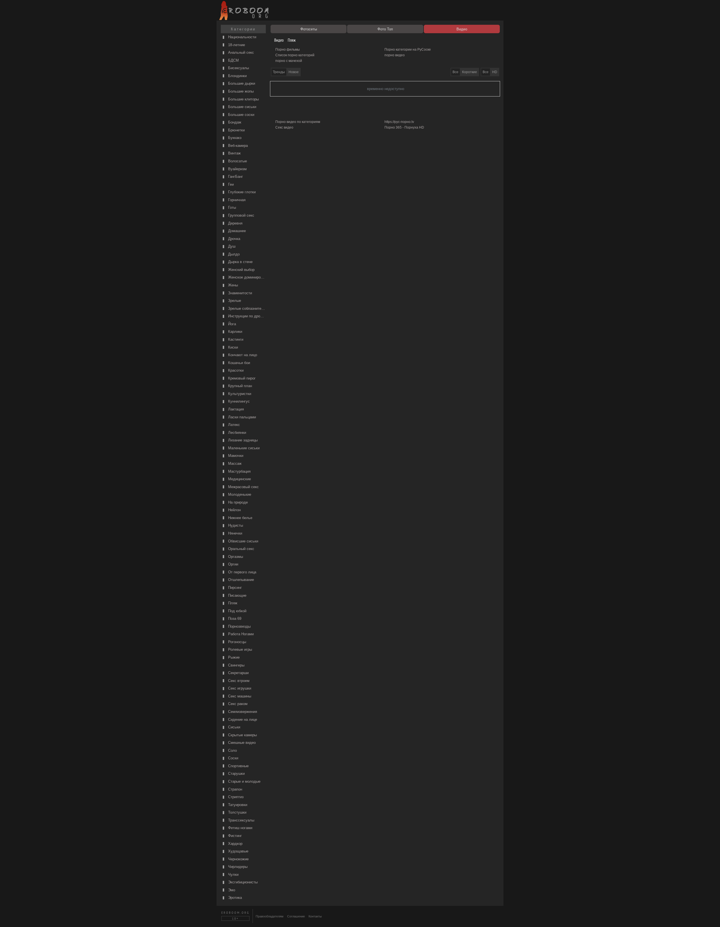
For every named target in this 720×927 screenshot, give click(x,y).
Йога (231, 324)
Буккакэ (234, 138)
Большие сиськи (241, 107)
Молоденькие (239, 494)
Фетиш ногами (239, 828)
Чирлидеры (237, 867)
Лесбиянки (236, 432)
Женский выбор (241, 270)
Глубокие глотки (241, 192)
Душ (231, 246)
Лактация (235, 409)
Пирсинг (234, 587)
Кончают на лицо (242, 355)
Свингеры (235, 665)
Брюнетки (236, 130)
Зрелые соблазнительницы (246, 308)
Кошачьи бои (238, 363)
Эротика (234, 897)
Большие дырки (241, 83)
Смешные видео (241, 742)
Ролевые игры (239, 649)
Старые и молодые (243, 781)
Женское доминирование (246, 277)
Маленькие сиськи (243, 448)
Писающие (236, 595)
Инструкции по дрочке (246, 316)
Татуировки (237, 805)
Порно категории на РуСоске (407, 49)
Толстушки (236, 812)
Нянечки (234, 533)
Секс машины (239, 696)
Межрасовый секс (243, 487)
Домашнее (236, 231)
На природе (237, 502)
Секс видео (284, 127)
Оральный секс (240, 549)
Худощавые (237, 851)
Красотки (235, 370)
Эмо (231, 890)
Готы (231, 207)
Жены (232, 285)
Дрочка (233, 239)
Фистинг (234, 836)
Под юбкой (236, 611)
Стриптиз (235, 797)
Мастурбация (239, 471)
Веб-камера (237, 145)
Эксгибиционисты (242, 882)
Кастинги (235, 339)
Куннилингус (238, 401)
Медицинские (239, 479)
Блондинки (237, 76)
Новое (294, 72)
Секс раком (237, 704)
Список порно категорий (294, 55)
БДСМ (233, 60)
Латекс (233, 425)
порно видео (394, 55)
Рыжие (233, 657)
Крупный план (239, 386)
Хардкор (234, 843)
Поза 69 (234, 618)
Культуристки (239, 394)
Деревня (234, 223)
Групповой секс (240, 215)
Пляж (232, 603)
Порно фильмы (287, 49)
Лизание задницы (242, 440)
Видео (278, 40)
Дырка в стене (240, 262)
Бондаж (234, 122)
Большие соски (240, 115)
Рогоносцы (236, 642)
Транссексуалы (240, 820)
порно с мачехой (288, 61)
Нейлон (234, 510)
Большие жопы (240, 91)
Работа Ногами (240, 634)
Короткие (469, 72)
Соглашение (296, 916)
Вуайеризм (237, 169)
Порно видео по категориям (297, 122)
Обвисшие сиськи (242, 541)
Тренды (279, 72)
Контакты (315, 916)
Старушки (236, 773)
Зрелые (234, 300)
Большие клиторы (243, 99)
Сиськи (233, 727)
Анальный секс (240, 52)
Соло (232, 750)
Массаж (234, 463)
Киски (232, 347)
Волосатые (237, 161)
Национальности (241, 37)
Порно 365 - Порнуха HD (404, 127)
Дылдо (233, 254)
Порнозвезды (239, 626)
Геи (230, 184)
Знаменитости (239, 293)
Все (486, 72)
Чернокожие (238, 859)
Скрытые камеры (242, 735)
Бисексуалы (238, 68)
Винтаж (234, 153)
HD (494, 72)
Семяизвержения (242, 712)
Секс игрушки (239, 688)
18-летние (236, 45)
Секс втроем (238, 681)
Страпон (234, 789)
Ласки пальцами (241, 417)
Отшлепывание (240, 580)
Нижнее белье (239, 518)
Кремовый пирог (241, 378)
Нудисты (235, 525)
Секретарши (238, 673)
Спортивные (238, 766)
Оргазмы (235, 557)
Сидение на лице (242, 719)
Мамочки (235, 456)
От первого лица (241, 572)
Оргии (232, 564)
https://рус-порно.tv (399, 122)
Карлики (234, 331)
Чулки (232, 874)
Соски (232, 758)
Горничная (236, 200)
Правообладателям (270, 916)
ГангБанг (235, 176)
